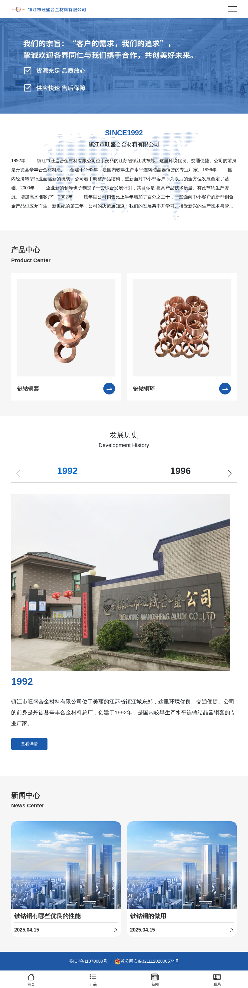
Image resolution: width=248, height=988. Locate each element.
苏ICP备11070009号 (88, 961)
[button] (230, 473)
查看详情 (29, 743)
